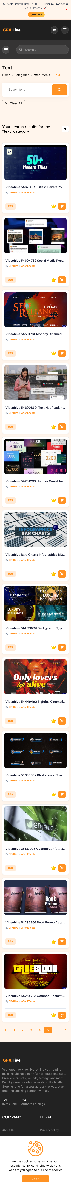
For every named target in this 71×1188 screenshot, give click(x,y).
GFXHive (13, 192)
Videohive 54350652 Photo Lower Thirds (35, 775)
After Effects (41, 75)
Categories (21, 75)
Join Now (36, 14)
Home (6, 75)
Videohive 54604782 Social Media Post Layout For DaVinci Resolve (35, 260)
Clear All (15, 103)
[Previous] (6, 1030)
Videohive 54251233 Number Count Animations (35, 481)
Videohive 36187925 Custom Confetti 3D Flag (35, 849)
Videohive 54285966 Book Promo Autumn (35, 922)
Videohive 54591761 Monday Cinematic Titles (35, 334)
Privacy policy (49, 1130)
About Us (8, 1130)
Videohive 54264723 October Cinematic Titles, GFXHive (35, 996)
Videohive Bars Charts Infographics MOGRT (35, 554)
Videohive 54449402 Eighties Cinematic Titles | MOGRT (35, 702)
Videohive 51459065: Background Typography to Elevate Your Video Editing (35, 628)
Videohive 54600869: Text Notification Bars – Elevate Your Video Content (35, 407)
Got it (35, 1179)
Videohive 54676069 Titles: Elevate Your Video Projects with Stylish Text (35, 187)
